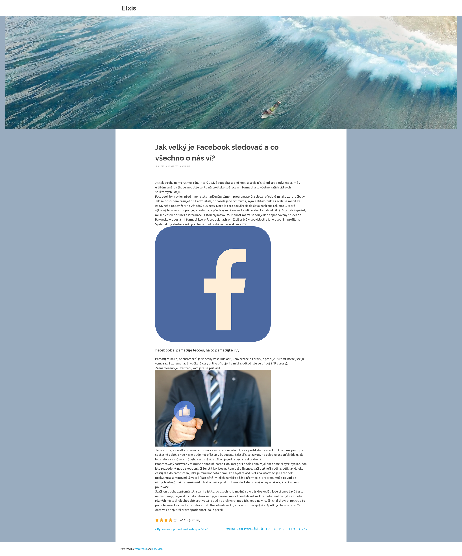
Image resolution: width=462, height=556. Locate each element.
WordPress (140, 549)
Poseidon (157, 549)
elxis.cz (173, 166)
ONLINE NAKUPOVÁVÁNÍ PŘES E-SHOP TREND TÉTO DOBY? (265, 529)
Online (186, 166)
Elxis (128, 8)
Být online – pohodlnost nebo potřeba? (182, 529)
